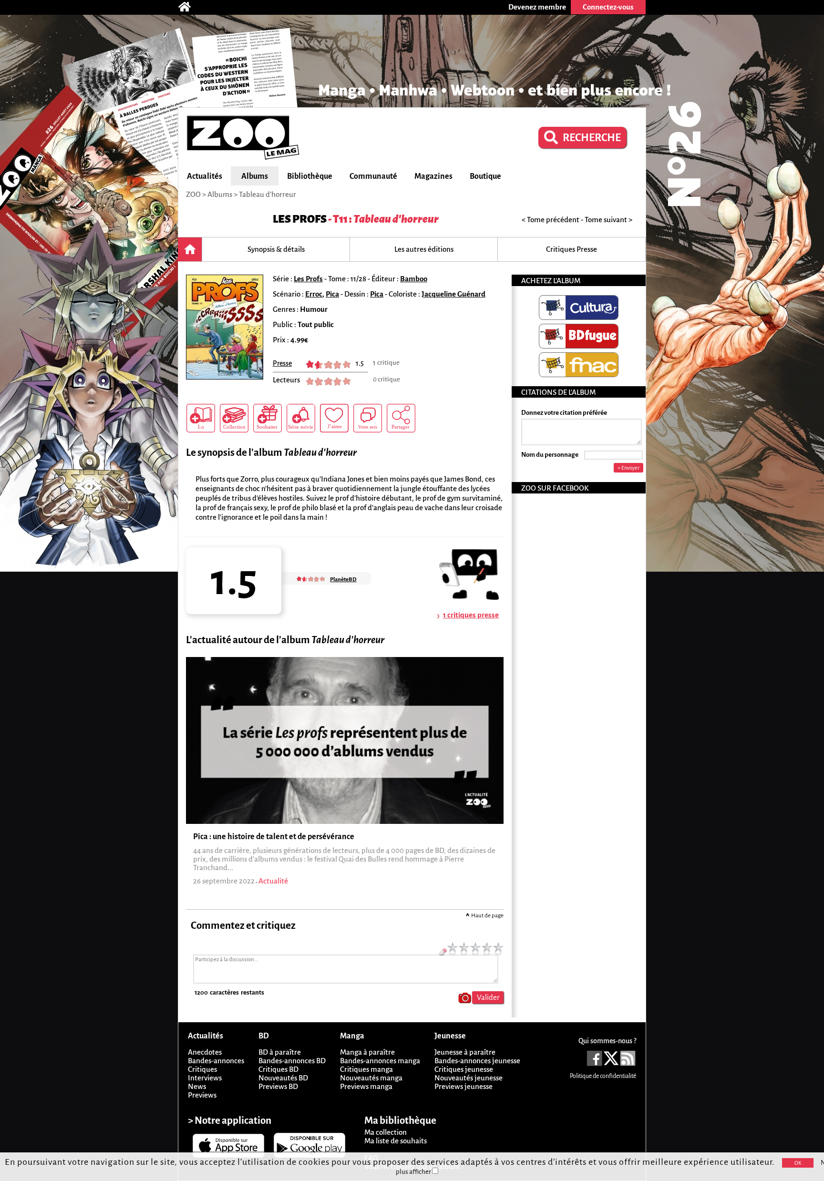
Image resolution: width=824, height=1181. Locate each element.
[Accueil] (189, 7)
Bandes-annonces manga (380, 1061)
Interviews (205, 1078)
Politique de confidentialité (603, 1076)
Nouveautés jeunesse (468, 1078)
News (197, 1086)
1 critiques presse (471, 615)
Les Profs (300, 219)
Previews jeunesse (463, 1086)
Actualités (204, 176)
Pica (332, 294)
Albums (254, 176)
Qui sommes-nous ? (607, 1041)
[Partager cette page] (401, 418)
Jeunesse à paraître (464, 1052)
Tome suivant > (608, 220)
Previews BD (278, 1086)
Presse (282, 363)
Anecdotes (205, 1052)
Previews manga (366, 1086)
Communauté (373, 176)
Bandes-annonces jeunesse (477, 1061)
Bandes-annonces (216, 1061)
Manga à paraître (367, 1052)
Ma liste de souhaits (395, 1141)
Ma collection (385, 1132)
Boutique (485, 176)
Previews (202, 1095)
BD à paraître (279, 1052)
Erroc (313, 294)
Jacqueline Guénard (453, 294)
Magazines (433, 176)
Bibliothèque (309, 176)
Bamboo (413, 279)
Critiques (202, 1069)
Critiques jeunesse (463, 1069)
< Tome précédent (550, 220)
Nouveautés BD (283, 1078)
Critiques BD (278, 1069)
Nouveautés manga (371, 1078)
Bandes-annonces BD (292, 1061)
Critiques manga (366, 1069)
